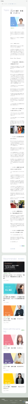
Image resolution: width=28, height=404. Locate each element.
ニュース (25, 400)
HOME (2, 3)
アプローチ (11, 400)
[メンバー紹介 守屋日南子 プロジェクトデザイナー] (14, 382)
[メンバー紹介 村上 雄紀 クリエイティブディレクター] (14, 314)
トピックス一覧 (12, 248)
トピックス (5, 3)
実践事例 (21, 400)
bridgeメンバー (23, 330)
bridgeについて (6, 400)
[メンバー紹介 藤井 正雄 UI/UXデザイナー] (14, 362)
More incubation (21, 258)
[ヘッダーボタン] (26, 1)
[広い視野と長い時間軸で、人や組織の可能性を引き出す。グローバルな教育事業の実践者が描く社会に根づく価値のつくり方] (14, 293)
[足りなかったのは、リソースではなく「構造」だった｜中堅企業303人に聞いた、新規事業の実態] (14, 271)
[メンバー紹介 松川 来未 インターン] (14, 342)
